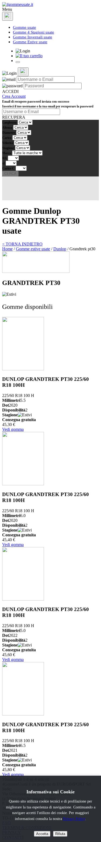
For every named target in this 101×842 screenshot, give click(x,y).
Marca (6, 153)
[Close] (7, 16)
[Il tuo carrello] (29, 55)
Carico (6, 138)
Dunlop (59, 249)
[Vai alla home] (17, 4)
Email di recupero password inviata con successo (35, 101)
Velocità (7, 143)
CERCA (10, 174)
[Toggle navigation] (18, 62)
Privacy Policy (74, 818)
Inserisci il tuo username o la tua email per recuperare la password (47, 106)
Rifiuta (60, 834)
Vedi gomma (13, 429)
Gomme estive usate (33, 249)
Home (7, 249)
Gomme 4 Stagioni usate (33, 32)
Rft (4, 158)
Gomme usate (24, 27)
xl (3, 163)
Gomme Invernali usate (32, 37)
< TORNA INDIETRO (22, 244)
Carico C (8, 168)
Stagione (8, 148)
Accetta (42, 834)
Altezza (7, 127)
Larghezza (9, 122)
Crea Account (14, 96)
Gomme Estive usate (30, 42)
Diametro (8, 133)
